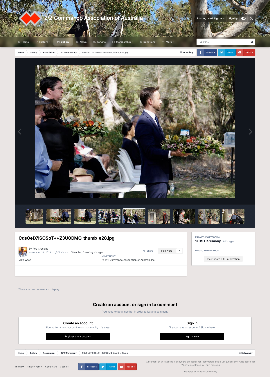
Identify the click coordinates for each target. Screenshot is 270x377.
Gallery (64, 41)
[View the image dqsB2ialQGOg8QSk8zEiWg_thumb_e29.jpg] (109, 216)
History (43, 41)
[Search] (252, 42)
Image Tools (240, 197)
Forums (101, 41)
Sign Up (232, 18)
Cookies (64, 366)
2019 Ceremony (208, 241)
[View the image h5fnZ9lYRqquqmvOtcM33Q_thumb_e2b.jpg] (58, 216)
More (168, 41)
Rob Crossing (40, 248)
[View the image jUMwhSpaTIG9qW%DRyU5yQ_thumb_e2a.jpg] (85, 216)
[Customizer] (243, 18)
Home (25, 41)
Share (149, 250)
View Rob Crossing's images (87, 252)
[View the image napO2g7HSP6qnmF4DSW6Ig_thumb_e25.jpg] (184, 216)
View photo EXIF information (223, 258)
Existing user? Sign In (210, 18)
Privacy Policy (34, 366)
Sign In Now (192, 336)
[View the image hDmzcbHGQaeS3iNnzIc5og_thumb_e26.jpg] (159, 216)
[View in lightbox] (135, 131)
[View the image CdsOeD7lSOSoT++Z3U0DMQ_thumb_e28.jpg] (134, 216)
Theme (18, 366)
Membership (123, 41)
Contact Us (51, 366)
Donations (149, 41)
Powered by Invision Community (200, 371)
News (83, 41)
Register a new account (78, 336)
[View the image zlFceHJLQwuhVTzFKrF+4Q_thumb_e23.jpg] (233, 216)
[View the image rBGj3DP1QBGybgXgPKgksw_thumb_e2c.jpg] (34, 216)
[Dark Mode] (251, 18)
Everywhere (237, 41)
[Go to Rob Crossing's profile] (23, 251)
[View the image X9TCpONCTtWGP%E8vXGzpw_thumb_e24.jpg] (209, 216)
